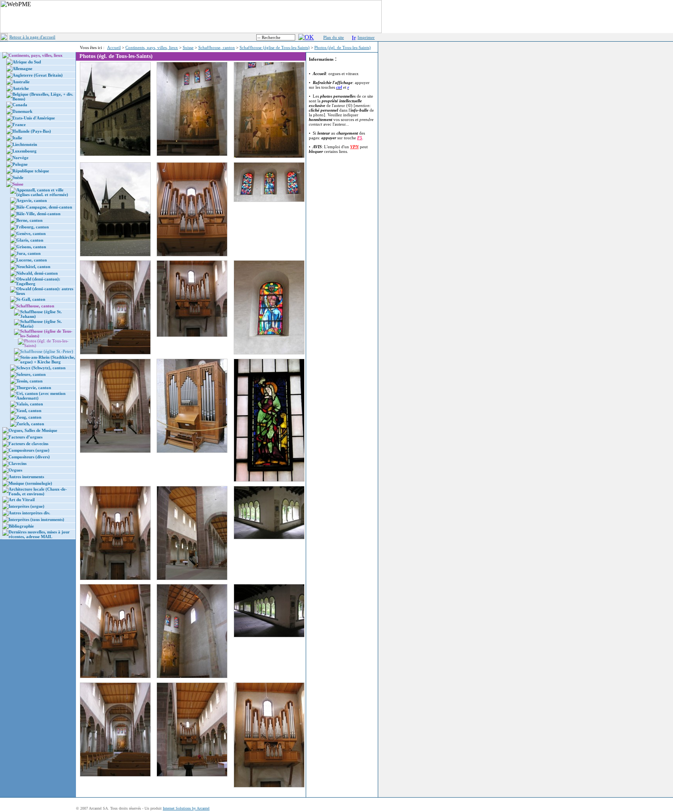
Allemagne (22, 68)
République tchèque (30, 170)
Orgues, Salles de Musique (33, 430)
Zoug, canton (28, 417)
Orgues (15, 470)
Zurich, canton (30, 423)
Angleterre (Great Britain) (37, 75)
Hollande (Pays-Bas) (31, 131)
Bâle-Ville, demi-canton (38, 213)
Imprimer (366, 37)
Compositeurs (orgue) (29, 450)
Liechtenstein (24, 144)
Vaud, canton (28, 410)
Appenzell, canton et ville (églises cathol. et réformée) (42, 192)
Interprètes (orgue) (26, 506)
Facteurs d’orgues (25, 437)
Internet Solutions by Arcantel (186, 808)
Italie (17, 137)
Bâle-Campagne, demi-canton (44, 207)
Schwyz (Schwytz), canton (40, 367)
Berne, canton (29, 220)
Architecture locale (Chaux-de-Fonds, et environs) (38, 491)
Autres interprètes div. (29, 512)
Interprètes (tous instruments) (36, 519)
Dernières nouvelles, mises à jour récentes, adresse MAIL (39, 534)
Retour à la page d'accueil (32, 37)
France (19, 124)
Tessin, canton (29, 381)
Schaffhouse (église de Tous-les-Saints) (275, 47)
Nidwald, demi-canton (37, 273)
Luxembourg (24, 151)
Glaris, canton (29, 240)
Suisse (188, 47)
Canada (19, 104)
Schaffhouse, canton (216, 47)
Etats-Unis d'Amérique (33, 118)
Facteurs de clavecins (28, 443)
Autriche (20, 88)
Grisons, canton (31, 246)
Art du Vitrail (22, 499)
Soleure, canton (31, 374)
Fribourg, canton (32, 226)
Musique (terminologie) (30, 483)
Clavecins (17, 463)
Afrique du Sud (26, 62)
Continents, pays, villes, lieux (151, 47)
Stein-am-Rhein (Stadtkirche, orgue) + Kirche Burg (47, 359)
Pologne (20, 164)
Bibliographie (21, 526)
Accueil (114, 47)
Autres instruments (26, 476)
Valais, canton (29, 404)
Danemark (22, 111)
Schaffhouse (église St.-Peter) (46, 351)
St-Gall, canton (30, 299)
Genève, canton (31, 233)
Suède (17, 177)
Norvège (20, 157)
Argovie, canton (31, 200)
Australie (21, 81)
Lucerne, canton (31, 260)
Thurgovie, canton (33, 387)
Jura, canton (28, 253)
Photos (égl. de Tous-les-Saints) (342, 47)
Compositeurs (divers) (29, 456)
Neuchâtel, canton (33, 266)
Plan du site (333, 37)
